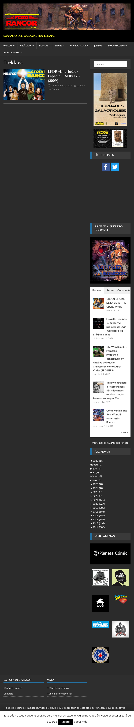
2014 (99, 527)
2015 (99, 523)
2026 (98, 460)
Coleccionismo (11, 52)
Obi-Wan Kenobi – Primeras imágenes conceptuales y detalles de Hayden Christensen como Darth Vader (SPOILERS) (110, 358)
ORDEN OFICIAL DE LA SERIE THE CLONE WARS (116, 302)
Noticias (7, 45)
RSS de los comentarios (60, 693)
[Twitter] (115, 167)
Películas (26, 45)
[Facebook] (106, 167)
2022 (98, 495)
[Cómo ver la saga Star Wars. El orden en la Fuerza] (98, 418)
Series (58, 45)
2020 (99, 503)
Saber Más (80, 721)
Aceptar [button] (65, 721)
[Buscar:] (110, 64)
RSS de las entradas (58, 688)
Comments (123, 290)
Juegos (98, 45)
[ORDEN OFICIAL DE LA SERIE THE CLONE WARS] (98, 307)
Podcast (44, 45)
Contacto (8, 693)
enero (95, 480)
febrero (96, 476)
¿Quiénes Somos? (12, 688)
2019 (99, 507)
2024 (98, 488)
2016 (99, 519)
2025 (98, 484)
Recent (110, 290)
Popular (97, 290)
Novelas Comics (79, 45)
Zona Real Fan (116, 45)
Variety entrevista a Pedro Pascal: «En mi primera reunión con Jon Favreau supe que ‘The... (109, 390)
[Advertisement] (112, 197)
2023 (98, 492)
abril (94, 472)
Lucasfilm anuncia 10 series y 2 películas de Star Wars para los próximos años (110, 326)
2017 (99, 515)
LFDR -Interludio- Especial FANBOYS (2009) (64, 76)
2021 (99, 500)
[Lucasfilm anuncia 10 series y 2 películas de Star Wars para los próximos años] (98, 327)
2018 (99, 511)
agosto (96, 464)
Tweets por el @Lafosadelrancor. (109, 442)
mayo (95, 468)
